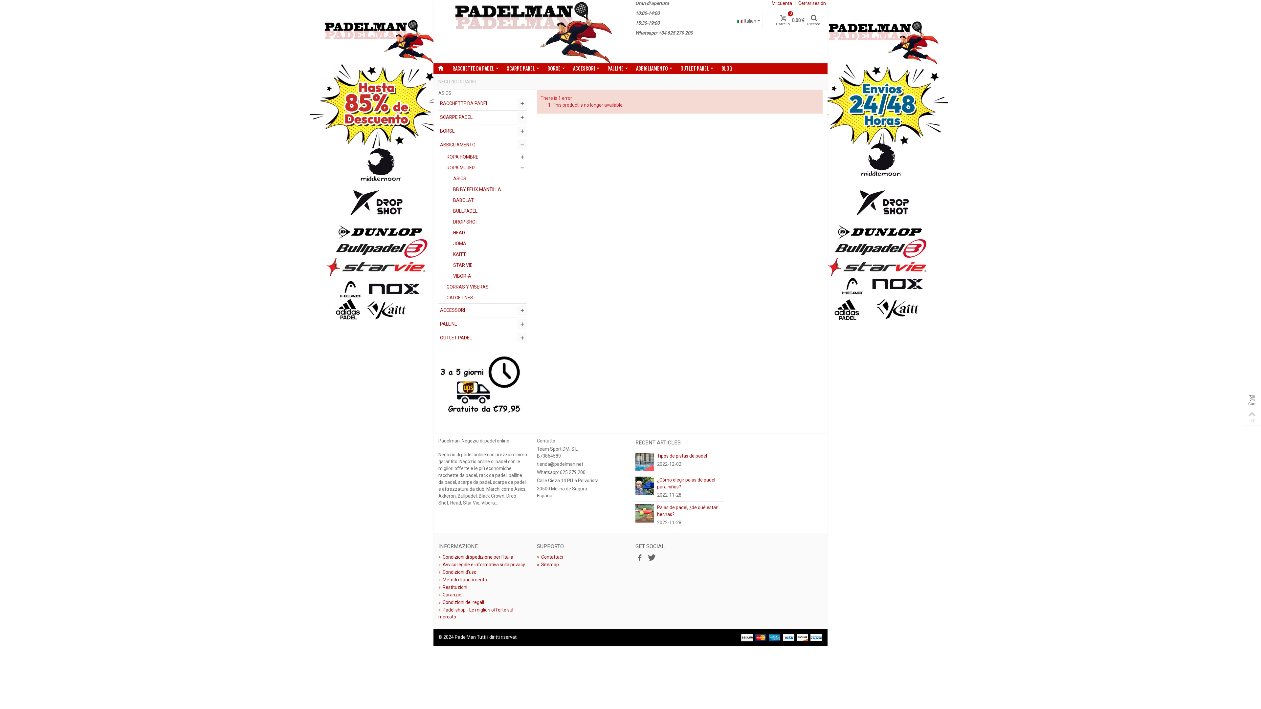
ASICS (459, 178)
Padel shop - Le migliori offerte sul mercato (475, 613)
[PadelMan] (532, 31)
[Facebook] (639, 558)
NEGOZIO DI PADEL (457, 81)
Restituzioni (452, 587)
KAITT (459, 254)
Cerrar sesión (812, 3)
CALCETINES (460, 297)
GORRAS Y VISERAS (468, 287)
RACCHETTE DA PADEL (473, 68)
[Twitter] (651, 558)
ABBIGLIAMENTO (652, 68)
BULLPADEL (465, 211)
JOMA (459, 243)
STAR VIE (463, 265)
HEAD (459, 232)
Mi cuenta (782, 3)
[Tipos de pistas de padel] (644, 461)
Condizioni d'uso (457, 572)
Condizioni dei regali (461, 602)
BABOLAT (463, 200)
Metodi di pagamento (462, 579)
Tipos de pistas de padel (682, 456)
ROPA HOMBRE (462, 157)
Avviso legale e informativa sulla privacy (481, 564)
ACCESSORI (584, 68)
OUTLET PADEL (694, 68)
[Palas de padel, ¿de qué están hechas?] (644, 513)
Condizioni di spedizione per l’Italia (475, 557)
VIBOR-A (462, 276)
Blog (726, 68)
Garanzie (449, 594)
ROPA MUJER (461, 167)
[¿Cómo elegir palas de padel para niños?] (644, 485)
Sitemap (548, 564)
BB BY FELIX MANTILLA (477, 189)
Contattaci (550, 557)
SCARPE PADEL (521, 68)
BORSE (554, 68)
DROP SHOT (465, 222)
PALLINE (616, 68)
